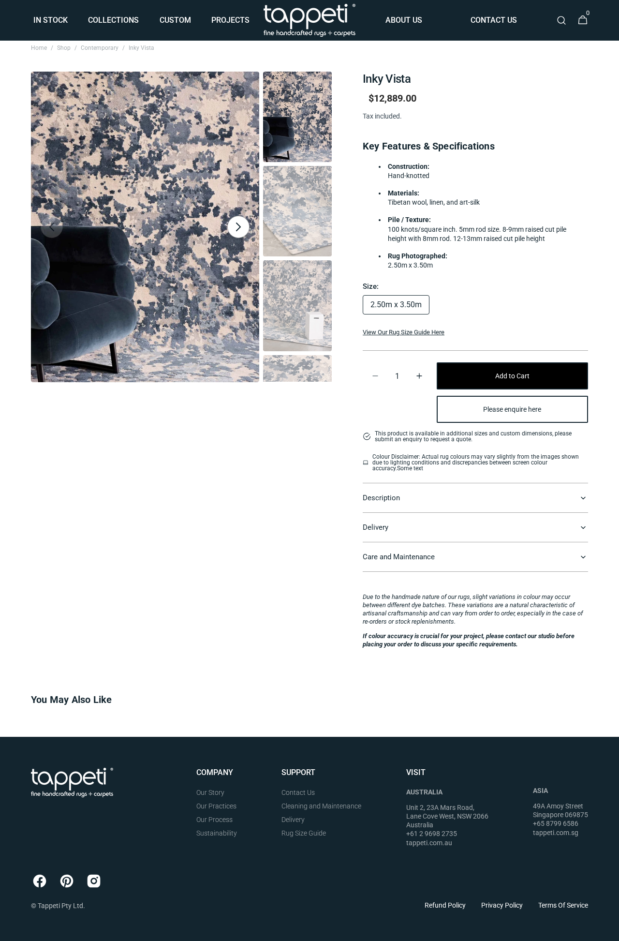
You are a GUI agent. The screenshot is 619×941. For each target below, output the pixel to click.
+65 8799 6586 (555, 823)
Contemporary (99, 48)
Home (39, 48)
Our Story (210, 792)
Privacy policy (502, 905)
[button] (561, 20)
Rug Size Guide (303, 833)
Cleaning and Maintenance (321, 806)
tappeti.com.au (429, 843)
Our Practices (216, 806)
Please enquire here (512, 409)
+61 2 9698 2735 (431, 833)
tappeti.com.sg (555, 832)
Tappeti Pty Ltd (60, 906)
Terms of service (563, 905)
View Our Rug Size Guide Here (403, 332)
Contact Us (298, 792)
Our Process (214, 819)
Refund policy (445, 905)
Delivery (293, 819)
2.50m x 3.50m (399, 307)
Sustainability (216, 833)
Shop (64, 48)
